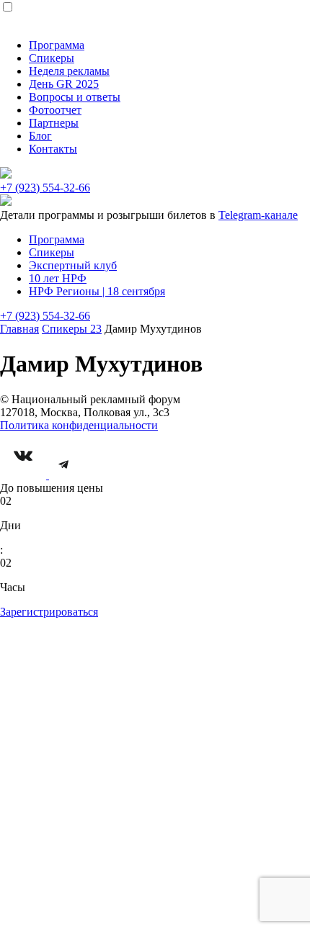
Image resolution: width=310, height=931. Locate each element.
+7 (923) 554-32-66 (45, 187)
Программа (56, 45)
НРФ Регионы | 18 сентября (97, 291)
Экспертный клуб (73, 265)
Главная (19, 329)
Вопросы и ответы (74, 97)
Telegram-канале (258, 215)
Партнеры (54, 123)
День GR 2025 (64, 84)
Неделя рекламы (69, 71)
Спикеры (51, 58)
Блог (40, 136)
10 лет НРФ (58, 278)
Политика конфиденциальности (79, 425)
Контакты (53, 149)
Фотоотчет (55, 110)
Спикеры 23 (72, 329)
